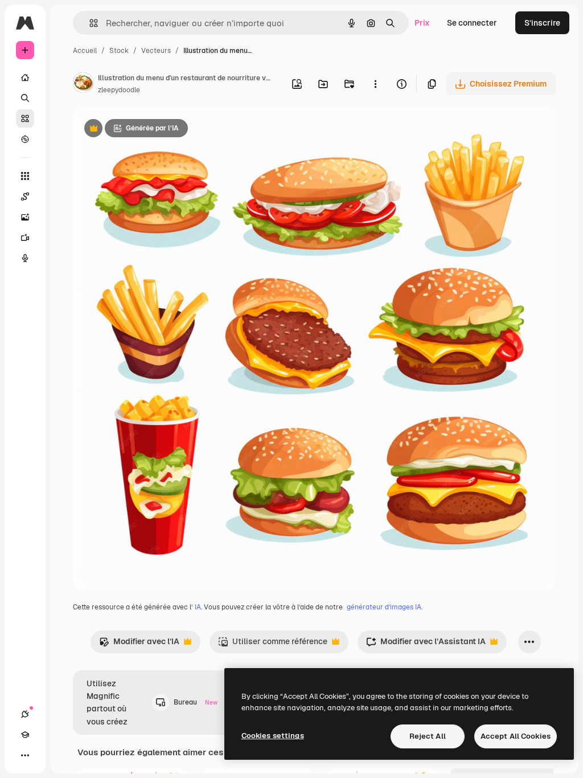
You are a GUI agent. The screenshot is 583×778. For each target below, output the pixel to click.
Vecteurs (156, 50)
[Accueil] (25, 77)
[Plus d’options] (375, 83)
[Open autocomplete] (89, 23)
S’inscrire (542, 23)
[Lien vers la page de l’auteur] (83, 84)
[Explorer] (25, 139)
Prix (422, 23)
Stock (119, 50)
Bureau (195, 702)
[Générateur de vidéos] (25, 237)
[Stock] (25, 118)
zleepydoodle (119, 90)
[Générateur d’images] (25, 217)
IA (198, 607)
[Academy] (25, 735)
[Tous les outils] (25, 176)
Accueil (85, 50)
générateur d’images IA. (384, 607)
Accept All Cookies (516, 736)
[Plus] (25, 755)
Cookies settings (272, 735)
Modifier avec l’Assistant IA (426, 644)
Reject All (427, 736)
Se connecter (472, 23)
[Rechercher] (25, 98)
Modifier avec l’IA (139, 644)
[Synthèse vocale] (25, 258)
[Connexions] (25, 714)
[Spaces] (25, 196)
